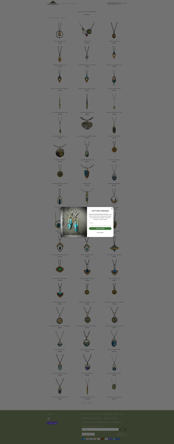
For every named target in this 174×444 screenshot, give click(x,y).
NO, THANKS (100, 232)
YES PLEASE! (100, 228)
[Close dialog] (112, 208)
